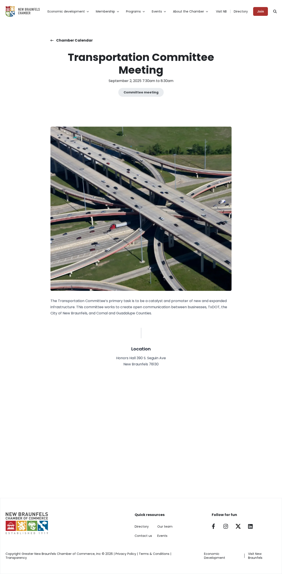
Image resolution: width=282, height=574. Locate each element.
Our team (165, 526)
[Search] (275, 11)
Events (162, 536)
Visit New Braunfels (255, 556)
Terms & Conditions (154, 554)
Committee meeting (141, 92)
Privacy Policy (125, 554)
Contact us (143, 536)
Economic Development (214, 556)
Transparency (16, 558)
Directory (241, 11)
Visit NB (221, 11)
